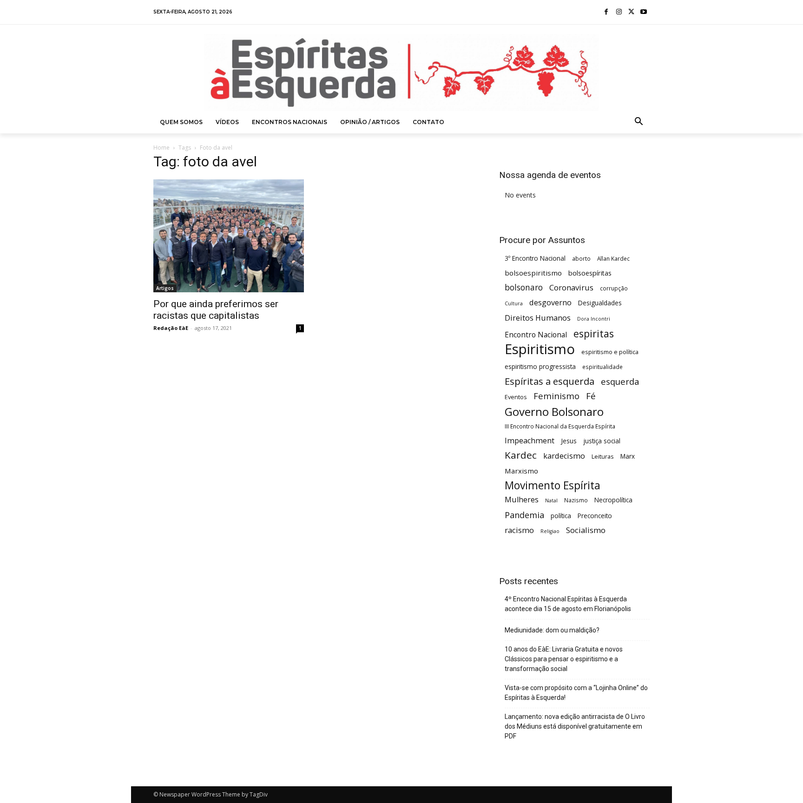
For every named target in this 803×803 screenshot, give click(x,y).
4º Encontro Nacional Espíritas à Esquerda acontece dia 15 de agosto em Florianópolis (568, 603)
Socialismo (586, 530)
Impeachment (529, 441)
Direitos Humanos (538, 318)
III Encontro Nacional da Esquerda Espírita (560, 426)
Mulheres (522, 500)
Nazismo (576, 500)
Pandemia (524, 515)
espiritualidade (602, 366)
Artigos (165, 288)
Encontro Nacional (536, 335)
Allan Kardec (613, 258)
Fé (591, 396)
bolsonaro (524, 287)
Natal (551, 500)
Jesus (569, 440)
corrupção (614, 288)
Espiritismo (540, 349)
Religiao (549, 531)
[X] (631, 12)
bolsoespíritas (590, 273)
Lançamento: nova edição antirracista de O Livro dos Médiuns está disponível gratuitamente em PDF (575, 726)
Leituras (603, 456)
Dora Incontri (593, 319)
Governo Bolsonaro (554, 411)
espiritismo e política (609, 352)
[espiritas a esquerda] (401, 72)
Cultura (514, 303)
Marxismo (521, 470)
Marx (627, 456)
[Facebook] (606, 12)
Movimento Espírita (552, 485)
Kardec (521, 455)
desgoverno (550, 303)
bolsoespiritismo (533, 272)
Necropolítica (613, 499)
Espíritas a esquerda (549, 381)
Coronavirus (571, 287)
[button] (639, 122)
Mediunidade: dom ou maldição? (552, 630)
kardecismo (564, 456)
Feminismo (556, 396)
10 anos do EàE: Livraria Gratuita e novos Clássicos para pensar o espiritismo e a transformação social (564, 658)
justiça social (601, 440)
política (561, 515)
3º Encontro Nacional (535, 258)
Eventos (516, 397)
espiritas (593, 333)
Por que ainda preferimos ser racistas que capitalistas (215, 309)
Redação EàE (170, 327)
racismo (519, 530)
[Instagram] (618, 12)
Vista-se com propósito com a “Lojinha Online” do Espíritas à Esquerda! (576, 692)
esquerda (620, 381)
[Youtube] (643, 12)
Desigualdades (600, 302)
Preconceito (595, 515)
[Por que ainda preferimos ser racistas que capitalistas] (228, 235)
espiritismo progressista (540, 366)
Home (161, 147)
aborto (581, 258)
